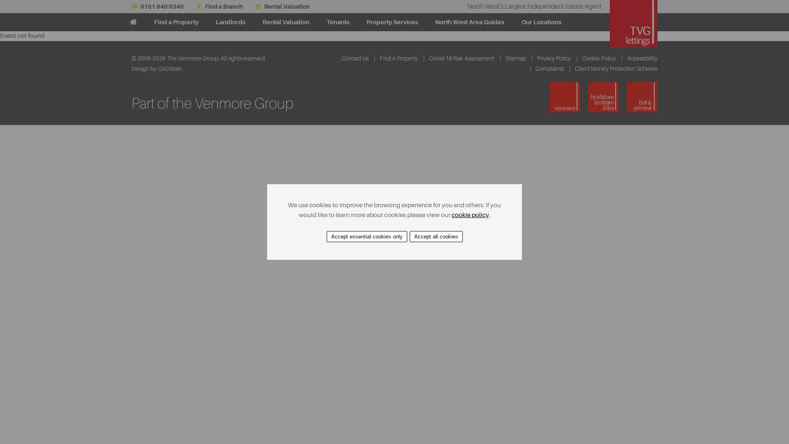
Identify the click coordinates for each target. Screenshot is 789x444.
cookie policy (470, 215)
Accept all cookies (436, 237)
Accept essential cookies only (367, 237)
